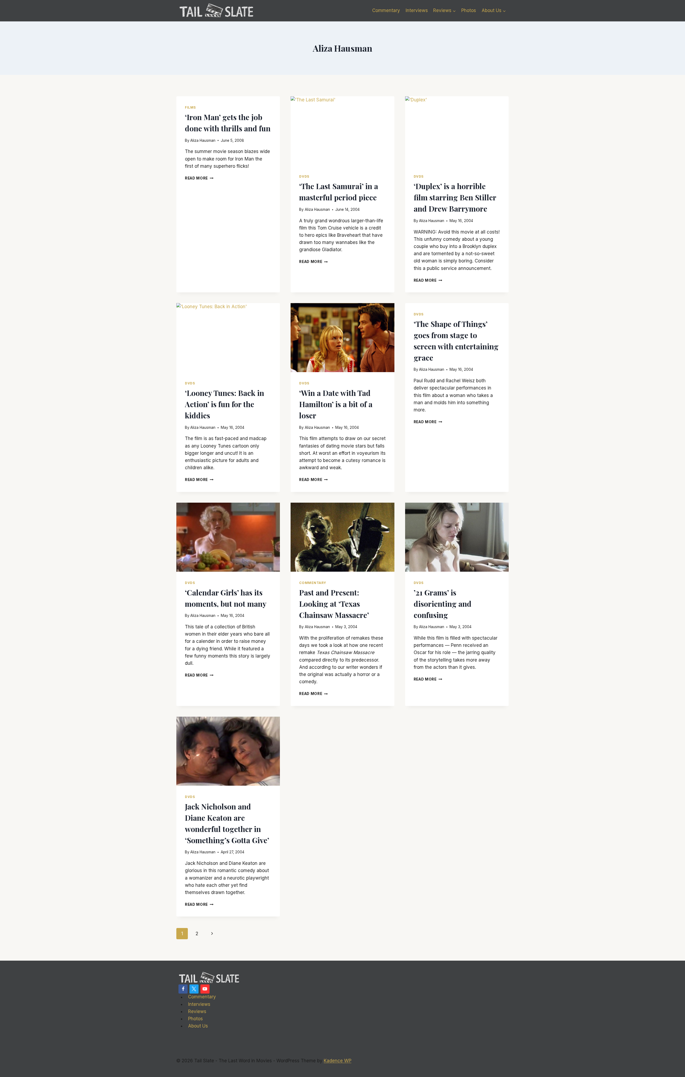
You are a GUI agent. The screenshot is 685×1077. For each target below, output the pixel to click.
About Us (198, 1026)
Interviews (417, 10)
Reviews (197, 1011)
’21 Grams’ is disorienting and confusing (442, 603)
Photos (468, 10)
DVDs (304, 176)
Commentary (386, 10)
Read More (199, 178)
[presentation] (342, 130)
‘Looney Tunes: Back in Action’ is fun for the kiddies (224, 404)
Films (190, 107)
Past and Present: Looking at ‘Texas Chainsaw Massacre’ (334, 603)
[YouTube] (205, 989)
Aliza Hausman (202, 140)
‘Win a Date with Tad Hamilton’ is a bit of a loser (335, 404)
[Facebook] (183, 989)
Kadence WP (337, 1060)
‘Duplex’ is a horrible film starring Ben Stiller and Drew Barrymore (455, 197)
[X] (194, 989)
